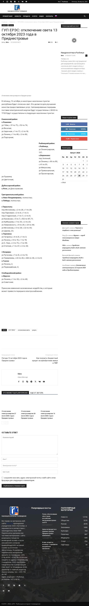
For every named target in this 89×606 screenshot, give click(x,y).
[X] (18, 1)
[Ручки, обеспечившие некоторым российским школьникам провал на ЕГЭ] (36, 516)
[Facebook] (3, 1)
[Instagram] (7, 1)
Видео (41, 16)
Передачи (26, 16)
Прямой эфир (8, 16)
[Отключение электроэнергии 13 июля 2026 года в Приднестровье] (49, 403)
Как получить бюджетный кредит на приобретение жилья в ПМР (45, 360)
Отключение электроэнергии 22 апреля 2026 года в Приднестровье (74, 267)
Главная (4, 22)
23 (87, 172)
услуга (34, 330)
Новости (18, 16)
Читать (83, 129)
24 (63, 176)
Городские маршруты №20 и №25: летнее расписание (74, 247)
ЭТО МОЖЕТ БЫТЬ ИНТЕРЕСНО (15, 393)
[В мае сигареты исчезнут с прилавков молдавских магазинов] (36, 544)
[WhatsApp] (30, 47)
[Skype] (11, 1)
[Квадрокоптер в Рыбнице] (74, 40)
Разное (11, 25)
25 (67, 176)
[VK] (9, 47)
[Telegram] (15, 1)
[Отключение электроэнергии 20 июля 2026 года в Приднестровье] (29, 403)
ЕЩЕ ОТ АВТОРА (36, 393)
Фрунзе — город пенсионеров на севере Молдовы (73, 237)
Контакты (49, 16)
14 (79, 168)
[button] (84, 16)
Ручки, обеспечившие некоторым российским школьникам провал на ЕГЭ (49, 518)
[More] (36, 47)
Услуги (34, 16)
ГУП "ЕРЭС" (11, 330)
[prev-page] (3, 422)
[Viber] (25, 47)
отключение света (24, 330)
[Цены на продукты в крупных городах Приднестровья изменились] (36, 531)
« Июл (63, 182)
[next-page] (6, 422)
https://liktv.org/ (23, 377)
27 (75, 176)
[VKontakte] (22, 1)
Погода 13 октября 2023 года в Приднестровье (14, 359)
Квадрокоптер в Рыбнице (72, 52)
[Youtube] (26, 1)
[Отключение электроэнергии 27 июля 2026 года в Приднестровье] (10, 403)
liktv (7, 42)
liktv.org (10, 523)
